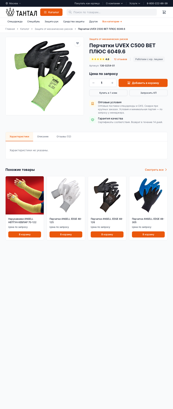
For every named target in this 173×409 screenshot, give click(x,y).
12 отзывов (120, 59)
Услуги (133, 3)
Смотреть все (154, 169)
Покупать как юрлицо (87, 3)
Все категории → (112, 21)
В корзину (25, 234)
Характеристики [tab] (19, 136)
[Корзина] (164, 12)
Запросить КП (148, 92)
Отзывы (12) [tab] (64, 136)
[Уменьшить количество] (93, 82)
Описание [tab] (42, 136)
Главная (10, 28)
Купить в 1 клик (108, 92)
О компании (113, 3)
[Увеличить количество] (112, 82)
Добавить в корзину (145, 83)
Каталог (24, 28)
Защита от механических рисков (54, 28)
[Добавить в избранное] (77, 43)
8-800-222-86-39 (157, 3)
